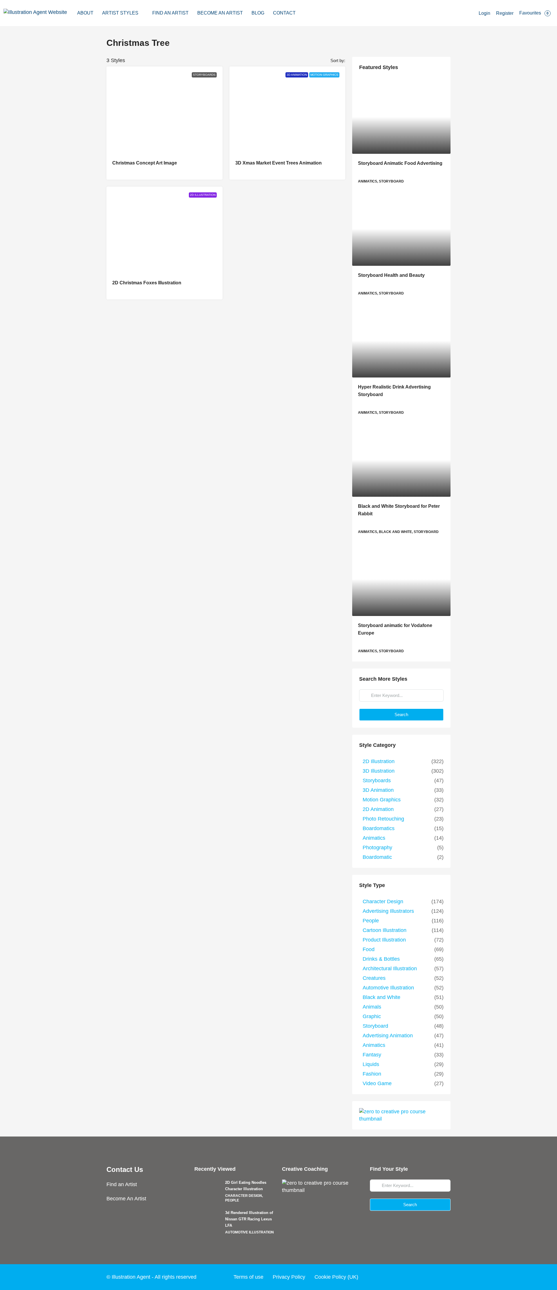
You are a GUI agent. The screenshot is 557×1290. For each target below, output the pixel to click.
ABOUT (85, 12)
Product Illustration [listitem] (384, 940)
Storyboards (204, 74)
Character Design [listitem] (383, 901)
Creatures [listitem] (374, 978)
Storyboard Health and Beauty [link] (391, 275)
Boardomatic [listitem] (377, 857)
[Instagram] (423, 1277)
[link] (401, 117)
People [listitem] (371, 921)
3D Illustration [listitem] (379, 771)
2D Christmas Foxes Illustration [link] (146, 282)
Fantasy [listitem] (372, 1055)
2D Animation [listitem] (378, 809)
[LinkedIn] (434, 1277)
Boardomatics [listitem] (379, 828)
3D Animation (297, 74)
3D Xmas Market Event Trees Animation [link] (278, 162)
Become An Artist (126, 1199)
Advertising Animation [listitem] (388, 1035)
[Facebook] (401, 1277)
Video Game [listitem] (377, 1083)
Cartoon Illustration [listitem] (384, 930)
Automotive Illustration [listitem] (388, 988)
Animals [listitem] (372, 1007)
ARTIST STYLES (120, 12)
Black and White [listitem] (381, 997)
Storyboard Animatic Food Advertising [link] (400, 163)
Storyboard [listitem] (375, 1026)
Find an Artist (121, 1184)
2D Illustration (203, 194)
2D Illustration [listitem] (379, 761)
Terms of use (248, 1277)
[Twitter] (412, 1277)
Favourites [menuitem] (534, 12)
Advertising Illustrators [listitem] (388, 911)
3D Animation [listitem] (378, 790)
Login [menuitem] (484, 13)
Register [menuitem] (504, 13)
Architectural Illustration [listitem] (390, 968)
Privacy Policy (289, 1277)
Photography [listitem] (377, 847)
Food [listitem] (369, 949)
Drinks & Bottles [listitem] (381, 959)
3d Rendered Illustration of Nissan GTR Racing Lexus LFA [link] (249, 1219)
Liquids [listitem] (371, 1064)
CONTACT (284, 12)
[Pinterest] (445, 1277)
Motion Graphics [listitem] (382, 800)
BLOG (258, 12)
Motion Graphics (324, 74)
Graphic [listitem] (372, 1016)
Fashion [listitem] (372, 1074)
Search (401, 714)
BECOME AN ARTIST (220, 12)
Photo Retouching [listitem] (383, 819)
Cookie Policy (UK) (336, 1277)
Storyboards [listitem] (377, 780)
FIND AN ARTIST (170, 12)
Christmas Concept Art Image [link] (144, 162)
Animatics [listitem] (374, 838)
